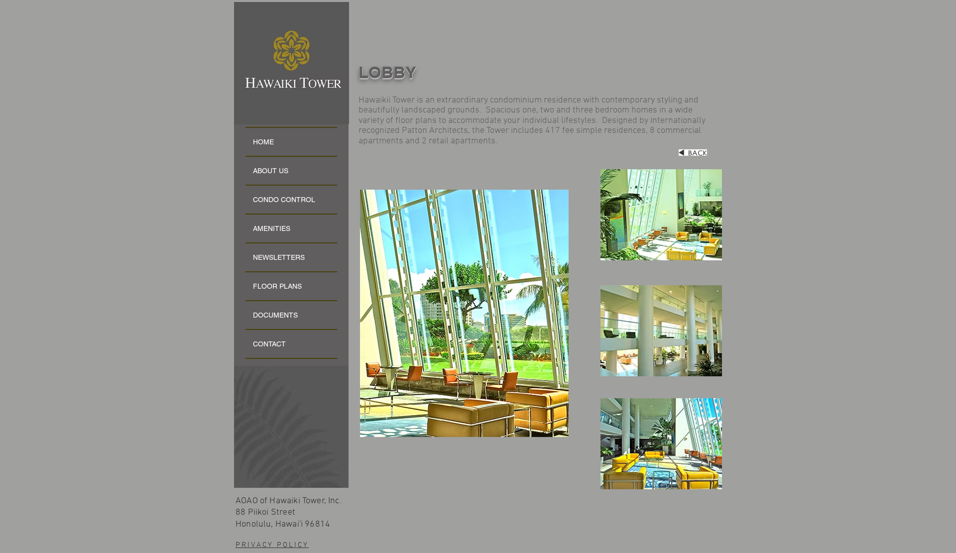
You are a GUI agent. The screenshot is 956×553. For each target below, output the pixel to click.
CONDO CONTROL (284, 200)
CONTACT (269, 344)
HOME (263, 142)
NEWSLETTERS (279, 257)
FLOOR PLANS (277, 286)
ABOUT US (270, 171)
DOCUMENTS (275, 315)
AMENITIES (271, 228)
